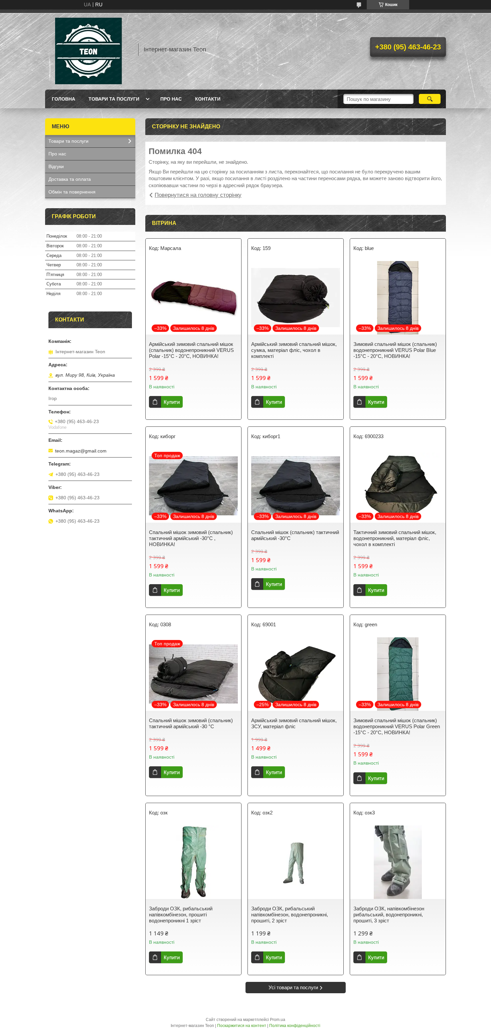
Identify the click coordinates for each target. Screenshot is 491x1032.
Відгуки (56, 166)
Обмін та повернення (72, 192)
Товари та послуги (114, 99)
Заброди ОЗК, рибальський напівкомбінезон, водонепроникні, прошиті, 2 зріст (289, 914)
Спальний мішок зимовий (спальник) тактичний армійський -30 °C (191, 723)
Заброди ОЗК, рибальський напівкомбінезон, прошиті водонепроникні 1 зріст (180, 914)
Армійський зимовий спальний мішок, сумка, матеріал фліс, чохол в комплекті (294, 350)
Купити (172, 402)
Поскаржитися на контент (241, 1025)
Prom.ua (277, 1019)
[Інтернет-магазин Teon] (88, 49)
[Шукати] (430, 99)
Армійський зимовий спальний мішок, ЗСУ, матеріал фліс (294, 723)
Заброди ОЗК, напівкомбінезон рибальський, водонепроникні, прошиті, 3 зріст (388, 914)
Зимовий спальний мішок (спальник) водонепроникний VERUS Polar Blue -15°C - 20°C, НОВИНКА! (395, 350)
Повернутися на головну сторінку (198, 195)
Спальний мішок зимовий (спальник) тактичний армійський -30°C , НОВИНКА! (191, 538)
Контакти (207, 99)
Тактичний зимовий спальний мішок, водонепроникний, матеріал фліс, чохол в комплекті (394, 538)
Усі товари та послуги (293, 987)
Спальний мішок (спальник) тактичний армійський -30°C (295, 535)
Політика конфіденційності (294, 1025)
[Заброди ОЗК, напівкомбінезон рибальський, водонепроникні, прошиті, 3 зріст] (397, 862)
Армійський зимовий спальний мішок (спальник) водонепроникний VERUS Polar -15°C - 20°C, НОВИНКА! (191, 350)
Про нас (171, 99)
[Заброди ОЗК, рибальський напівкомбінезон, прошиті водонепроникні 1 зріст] (193, 862)
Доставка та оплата (69, 179)
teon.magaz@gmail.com (81, 451)
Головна (63, 99)
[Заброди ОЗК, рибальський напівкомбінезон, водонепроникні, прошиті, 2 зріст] (295, 862)
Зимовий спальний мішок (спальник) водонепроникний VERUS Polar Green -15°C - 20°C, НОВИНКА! (396, 726)
